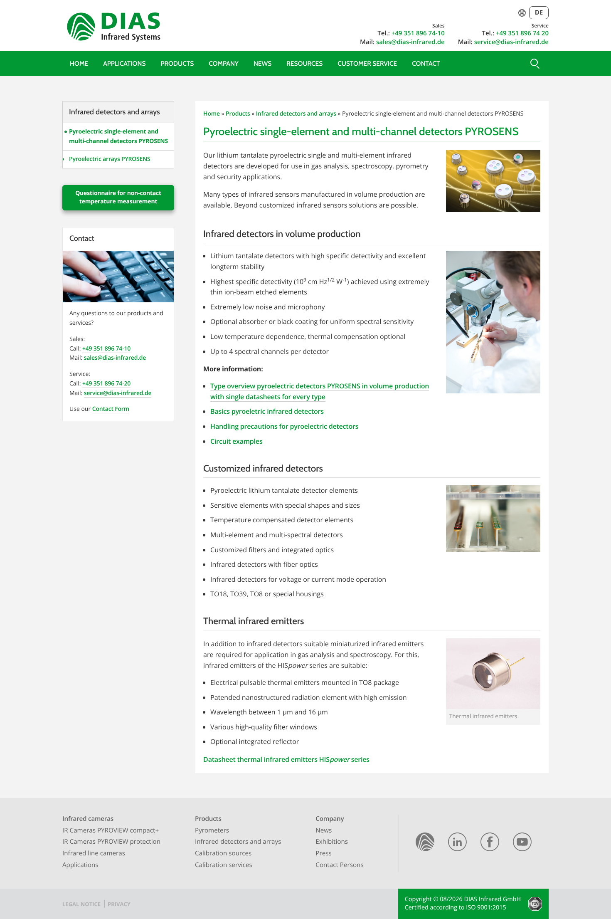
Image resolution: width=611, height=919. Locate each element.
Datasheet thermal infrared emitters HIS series (286, 759)
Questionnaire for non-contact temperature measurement (118, 197)
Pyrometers (212, 830)
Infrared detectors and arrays (296, 114)
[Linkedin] (457, 843)
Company (224, 63)
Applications (124, 63)
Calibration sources (223, 853)
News (262, 63)
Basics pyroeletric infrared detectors (267, 411)
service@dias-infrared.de (511, 42)
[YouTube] (522, 843)
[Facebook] (489, 843)
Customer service (367, 63)
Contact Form (110, 409)
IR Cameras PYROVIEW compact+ (110, 830)
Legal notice (81, 904)
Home (79, 63)
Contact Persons (339, 865)
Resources (304, 63)
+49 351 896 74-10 (418, 33)
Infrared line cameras (93, 853)
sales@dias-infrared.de (410, 42)
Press (323, 853)
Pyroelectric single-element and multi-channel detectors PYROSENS (118, 136)
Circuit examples (236, 441)
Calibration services (223, 865)
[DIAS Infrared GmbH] (112, 28)
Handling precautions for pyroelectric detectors (284, 426)
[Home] (425, 843)
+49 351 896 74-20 (106, 384)
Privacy (119, 904)
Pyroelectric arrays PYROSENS (109, 159)
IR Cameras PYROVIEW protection (111, 841)
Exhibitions (331, 841)
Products (177, 63)
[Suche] (534, 64)
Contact (426, 63)
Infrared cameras (87, 819)
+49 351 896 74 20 (522, 33)
